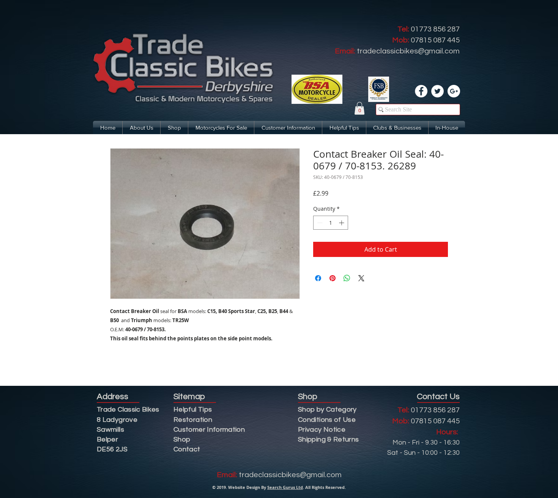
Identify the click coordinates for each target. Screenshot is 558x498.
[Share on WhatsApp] (347, 278)
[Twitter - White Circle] (437, 91)
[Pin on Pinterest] (332, 278)
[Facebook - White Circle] (421, 91)
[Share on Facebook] (318, 278)
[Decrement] (319, 222)
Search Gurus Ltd (285, 487)
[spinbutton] (330, 222)
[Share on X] (361, 278)
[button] (359, 108)
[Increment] (342, 222)
